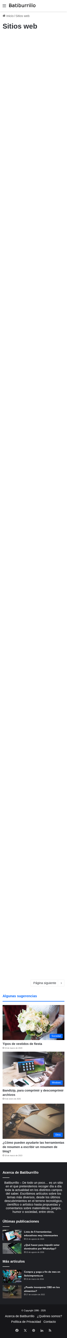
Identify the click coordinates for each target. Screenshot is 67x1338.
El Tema (8, 326)
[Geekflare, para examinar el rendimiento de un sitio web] (33, 648)
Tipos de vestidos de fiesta (22, 1044)
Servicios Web (11, 133)
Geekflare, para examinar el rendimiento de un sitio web (33, 612)
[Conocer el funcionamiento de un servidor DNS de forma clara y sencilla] (33, 374)
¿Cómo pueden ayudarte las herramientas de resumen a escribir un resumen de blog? (33, 1147)
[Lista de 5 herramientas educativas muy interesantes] (12, 1235)
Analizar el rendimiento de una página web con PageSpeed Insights (32, 50)
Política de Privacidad (26, 1321)
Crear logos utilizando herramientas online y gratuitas (28, 145)
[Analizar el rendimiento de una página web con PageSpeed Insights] (33, 86)
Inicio (9, 16)
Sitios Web (9, 38)
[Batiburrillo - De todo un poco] (22, 5)
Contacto (49, 1321)
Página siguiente (44, 983)
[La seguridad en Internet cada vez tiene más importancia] (33, 557)
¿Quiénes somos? (49, 1316)
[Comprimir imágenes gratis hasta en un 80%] (33, 462)
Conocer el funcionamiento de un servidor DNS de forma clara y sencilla (33, 338)
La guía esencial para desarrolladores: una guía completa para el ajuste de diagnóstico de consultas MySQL (32, 890)
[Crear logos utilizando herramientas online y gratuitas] (33, 181)
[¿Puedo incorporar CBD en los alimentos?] (12, 1291)
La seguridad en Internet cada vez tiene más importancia (30, 521)
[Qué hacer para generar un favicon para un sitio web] (33, 733)
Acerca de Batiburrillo (19, 1316)
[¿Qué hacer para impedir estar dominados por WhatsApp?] (12, 1248)
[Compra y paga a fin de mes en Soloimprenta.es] (12, 1276)
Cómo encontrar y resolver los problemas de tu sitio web (33, 792)
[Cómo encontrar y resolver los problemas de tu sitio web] (33, 828)
